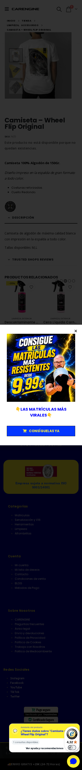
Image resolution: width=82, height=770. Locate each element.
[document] (41, 385)
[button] (75, 331)
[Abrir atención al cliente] (73, 761)
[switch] (72, 747)
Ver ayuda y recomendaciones (44, 748)
